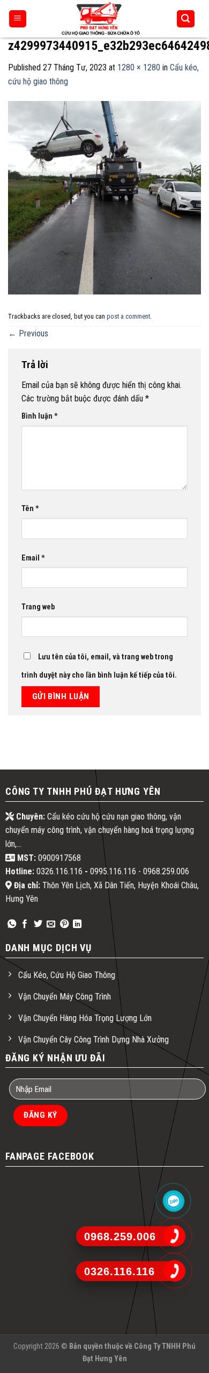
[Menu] (18, 19)
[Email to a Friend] (51, 924)
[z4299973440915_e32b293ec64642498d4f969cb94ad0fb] (104, 197)
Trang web (38, 607)
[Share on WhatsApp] (12, 924)
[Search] (186, 19)
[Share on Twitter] (38, 924)
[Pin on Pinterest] (64, 924)
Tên (30, 508)
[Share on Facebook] (24, 924)
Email (33, 558)
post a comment (128, 316)
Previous (28, 333)
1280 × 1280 (138, 67)
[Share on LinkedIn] (77, 924)
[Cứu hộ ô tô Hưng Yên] (100, 19)
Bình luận (39, 416)
